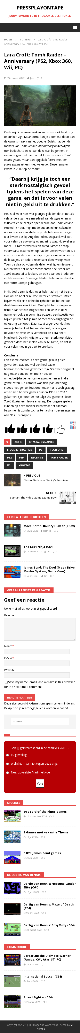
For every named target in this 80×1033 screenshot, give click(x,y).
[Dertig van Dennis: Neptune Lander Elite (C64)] (12, 888)
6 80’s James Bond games (42, 853)
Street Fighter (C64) (38, 997)
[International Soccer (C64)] (12, 981)
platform (57, 450)
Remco (47, 530)
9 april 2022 (32, 912)
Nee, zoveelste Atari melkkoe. (30, 772)
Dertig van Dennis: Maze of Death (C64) (49, 906)
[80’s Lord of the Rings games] (12, 816)
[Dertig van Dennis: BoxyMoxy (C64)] (12, 929)
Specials (13, 803)
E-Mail (8, 658)
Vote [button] (40, 783)
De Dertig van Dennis (24, 875)
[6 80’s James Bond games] (12, 857)
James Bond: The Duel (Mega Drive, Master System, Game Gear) (49, 569)
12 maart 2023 (34, 551)
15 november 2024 (36, 816)
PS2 (9, 457)
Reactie (9, 615)
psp (21, 457)
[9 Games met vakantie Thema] (12, 837)
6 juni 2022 (32, 530)
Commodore (17, 947)
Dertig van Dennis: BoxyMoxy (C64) (49, 925)
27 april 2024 (33, 1001)
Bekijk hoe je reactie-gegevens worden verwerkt (36, 708)
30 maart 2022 (34, 929)
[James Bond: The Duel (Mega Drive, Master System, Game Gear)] (12, 572)
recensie (37, 457)
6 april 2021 (32, 575)
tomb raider (59, 457)
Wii (9, 465)
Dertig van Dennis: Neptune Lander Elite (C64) (50, 885)
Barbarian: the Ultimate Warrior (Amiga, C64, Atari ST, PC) (47, 957)
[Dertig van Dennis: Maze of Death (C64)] (12, 909)
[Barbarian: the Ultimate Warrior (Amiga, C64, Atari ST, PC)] (12, 960)
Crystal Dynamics (41, 442)
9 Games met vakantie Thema (46, 832)
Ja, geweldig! (19, 755)
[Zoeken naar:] (40, 721)
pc (40, 450)
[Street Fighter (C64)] (12, 1001)
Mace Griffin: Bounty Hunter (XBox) (49, 526)
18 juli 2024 (32, 837)
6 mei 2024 (32, 981)
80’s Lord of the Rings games (45, 812)
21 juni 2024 (32, 964)
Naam (8, 646)
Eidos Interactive (19, 450)
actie (18, 442)
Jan (32, 78)
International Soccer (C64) (43, 976)
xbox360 (24, 465)
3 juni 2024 (32, 857)
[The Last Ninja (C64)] (12, 551)
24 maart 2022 (16, 78)
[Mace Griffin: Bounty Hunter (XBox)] (12, 530)
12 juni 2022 (32, 892)
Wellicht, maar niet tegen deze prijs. (34, 763)
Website (9, 670)
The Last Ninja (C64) (38, 547)
